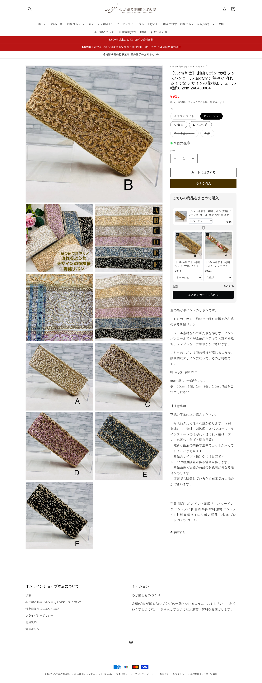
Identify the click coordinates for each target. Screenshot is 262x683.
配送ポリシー (179, 674)
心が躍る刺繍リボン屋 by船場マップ (72, 674)
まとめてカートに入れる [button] (203, 294)
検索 (28, 595)
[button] (30, 9)
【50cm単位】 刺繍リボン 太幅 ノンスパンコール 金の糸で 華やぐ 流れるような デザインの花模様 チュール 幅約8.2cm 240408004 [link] (210, 213)
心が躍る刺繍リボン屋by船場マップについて (54, 602)
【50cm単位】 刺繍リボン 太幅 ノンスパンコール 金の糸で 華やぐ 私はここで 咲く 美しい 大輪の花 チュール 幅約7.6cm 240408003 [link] (188, 264)
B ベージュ (211, 116)
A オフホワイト (185, 117)
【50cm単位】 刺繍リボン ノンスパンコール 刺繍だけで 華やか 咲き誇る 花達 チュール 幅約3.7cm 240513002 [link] (218, 264)
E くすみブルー (185, 134)
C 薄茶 (178, 124)
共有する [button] (179, 532)
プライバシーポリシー (40, 615)
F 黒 (208, 134)
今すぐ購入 (203, 183)
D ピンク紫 (200, 124)
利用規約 (31, 622)
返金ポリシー (34, 629)
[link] (181, 216)
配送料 (182, 102)
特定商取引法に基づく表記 (42, 608)
